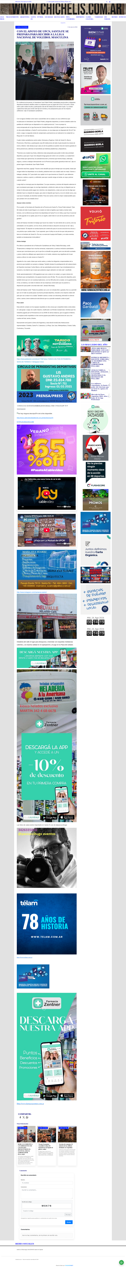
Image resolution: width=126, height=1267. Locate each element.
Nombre (23, 1179)
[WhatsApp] (109, 1)
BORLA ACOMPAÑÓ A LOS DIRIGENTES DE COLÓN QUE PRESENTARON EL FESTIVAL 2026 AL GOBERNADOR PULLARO (25, 1149)
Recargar (68, 1214)
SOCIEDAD (49, 17)
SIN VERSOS (107, 18)
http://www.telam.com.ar (24, 957)
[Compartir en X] (23, 1117)
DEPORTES (80, 17)
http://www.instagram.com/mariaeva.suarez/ (32, 592)
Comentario (24, 1187)
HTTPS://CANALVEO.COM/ (25, 422)
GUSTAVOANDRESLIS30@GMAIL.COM (40, 406)
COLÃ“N (63, 23)
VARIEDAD (99, 17)
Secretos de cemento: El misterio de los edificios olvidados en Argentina (66, 1145)
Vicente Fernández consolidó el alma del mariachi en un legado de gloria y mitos (45, 1146)
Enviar (69, 1222)
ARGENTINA (24, 17)
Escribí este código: (27, 1201)
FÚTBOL (40, 17)
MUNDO (115, 17)
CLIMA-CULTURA (89, 18)
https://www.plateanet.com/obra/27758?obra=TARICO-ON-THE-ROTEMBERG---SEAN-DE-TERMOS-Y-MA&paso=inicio (44, 360)
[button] (106, 1)
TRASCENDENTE (12, 17)
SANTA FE (33, 18)
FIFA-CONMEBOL (70, 18)
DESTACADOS (59, 17)
